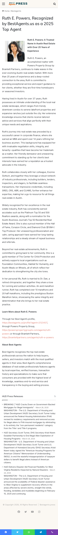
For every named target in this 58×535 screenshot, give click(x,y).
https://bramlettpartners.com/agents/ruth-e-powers (28, 337)
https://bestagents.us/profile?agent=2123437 (24, 322)
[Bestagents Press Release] (18, 3)
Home (7, 11)
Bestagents (16, 11)
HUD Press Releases (12, 396)
